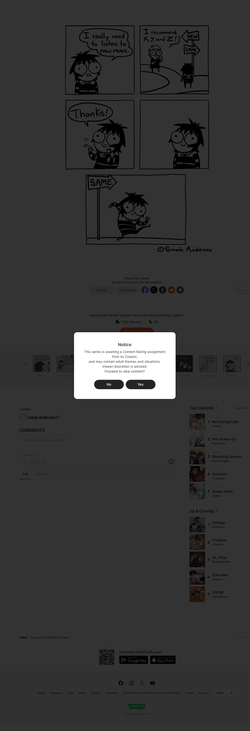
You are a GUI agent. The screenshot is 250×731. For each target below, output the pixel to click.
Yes (141, 384)
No (109, 384)
